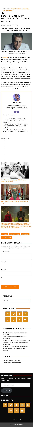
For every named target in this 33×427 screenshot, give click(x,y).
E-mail (3, 270)
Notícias (25, 234)
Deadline (5, 57)
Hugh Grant (15, 234)
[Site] (15, 112)
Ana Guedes (6, 25)
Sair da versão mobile (16, 424)
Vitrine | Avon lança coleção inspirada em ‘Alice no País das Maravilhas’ (14, 120)
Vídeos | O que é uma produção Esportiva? (16, 340)
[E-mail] (17, 112)
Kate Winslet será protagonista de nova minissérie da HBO (13, 180)
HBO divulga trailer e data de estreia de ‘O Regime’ (14, 202)
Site (2, 278)
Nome (3, 262)
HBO (5, 234)
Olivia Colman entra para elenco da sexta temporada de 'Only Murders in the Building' (15, 348)
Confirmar (6, 390)
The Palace (7, 237)
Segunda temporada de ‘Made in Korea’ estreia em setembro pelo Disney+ (15, 126)
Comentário (5, 251)
